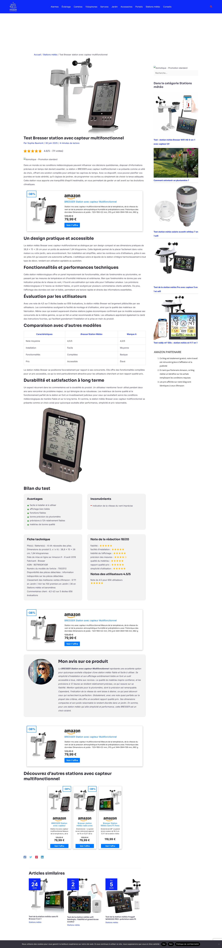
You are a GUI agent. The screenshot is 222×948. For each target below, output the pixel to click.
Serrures (104, 6)
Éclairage (66, 6)
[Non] (219, 944)
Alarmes (55, 6)
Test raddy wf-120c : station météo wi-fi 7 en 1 (175, 342)
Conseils (167, 6)
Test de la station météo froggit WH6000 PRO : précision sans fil (120, 918)
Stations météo (153, 6)
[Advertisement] (111, 33)
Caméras (78, 6)
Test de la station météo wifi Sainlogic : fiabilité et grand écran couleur (83, 919)
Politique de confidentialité (187, 944)
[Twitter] (30, 857)
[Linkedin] (42, 857)
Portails (139, 6)
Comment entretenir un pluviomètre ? (171, 180)
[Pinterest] (36, 857)
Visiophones (91, 6)
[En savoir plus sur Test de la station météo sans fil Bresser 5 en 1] (46, 895)
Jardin (115, 6)
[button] (211, 6)
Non (171, 944)
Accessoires (126, 6)
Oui (164, 944)
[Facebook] (25, 857)
